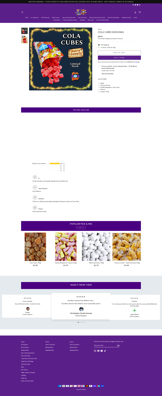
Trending (82, 20)
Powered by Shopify (81, 389)
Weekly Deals (56, 17)
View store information (107, 73)
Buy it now (119, 57)
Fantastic (134, 301)
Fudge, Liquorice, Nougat (70, 20)
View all (81, 227)
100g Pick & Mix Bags (113, 17)
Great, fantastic (27, 301)
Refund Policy (49, 347)
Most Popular (45, 17)
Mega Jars (91, 20)
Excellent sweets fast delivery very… (81, 300)
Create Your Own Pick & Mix (97, 17)
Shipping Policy (49, 350)
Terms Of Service (50, 344)
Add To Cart (35, 140)
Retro (135, 17)
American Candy (126, 17)
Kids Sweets (56, 20)
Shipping (107, 38)
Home (26, 17)
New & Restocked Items (69, 17)
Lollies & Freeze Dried (102, 20)
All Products (35, 17)
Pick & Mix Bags (82, 17)
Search (47, 342)
